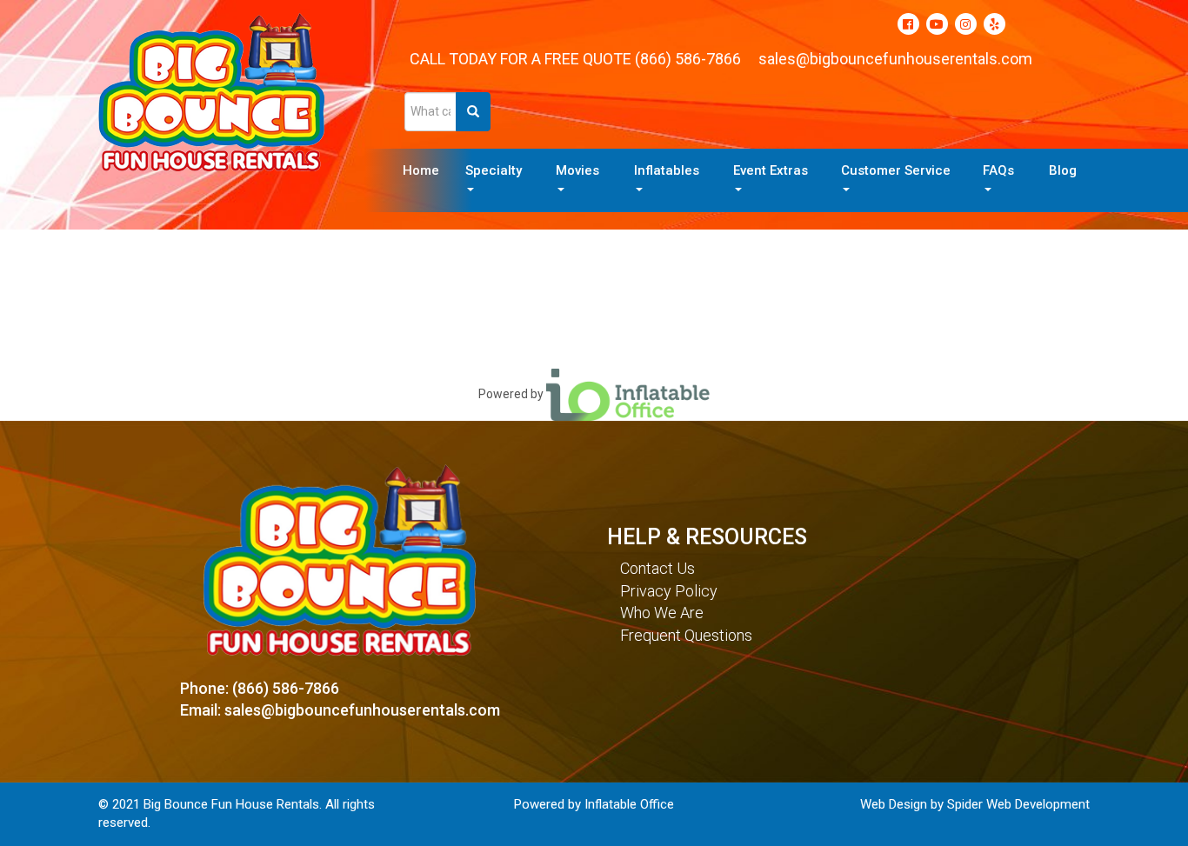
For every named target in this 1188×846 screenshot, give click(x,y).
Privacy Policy (668, 591)
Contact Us (657, 568)
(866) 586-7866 (688, 59)
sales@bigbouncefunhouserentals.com (895, 59)
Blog (1063, 170)
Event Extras (770, 170)
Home (421, 170)
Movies (577, 170)
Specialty (493, 170)
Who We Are (662, 612)
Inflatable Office (629, 804)
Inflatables (666, 170)
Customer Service (896, 170)
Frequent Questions (686, 635)
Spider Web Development (1018, 804)
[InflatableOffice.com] (628, 393)
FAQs (998, 170)
